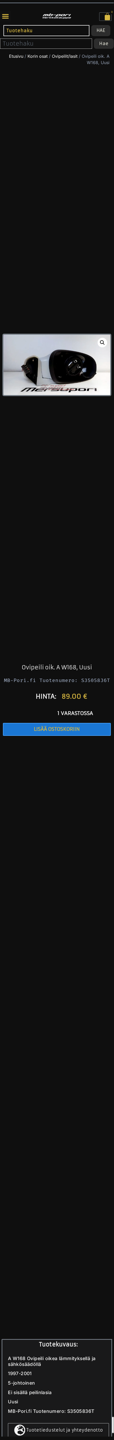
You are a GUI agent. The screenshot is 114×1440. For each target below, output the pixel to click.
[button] (5, 16)
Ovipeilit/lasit (64, 56)
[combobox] (46, 30)
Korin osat (38, 56)
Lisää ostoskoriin (57, 729)
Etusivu (16, 56)
